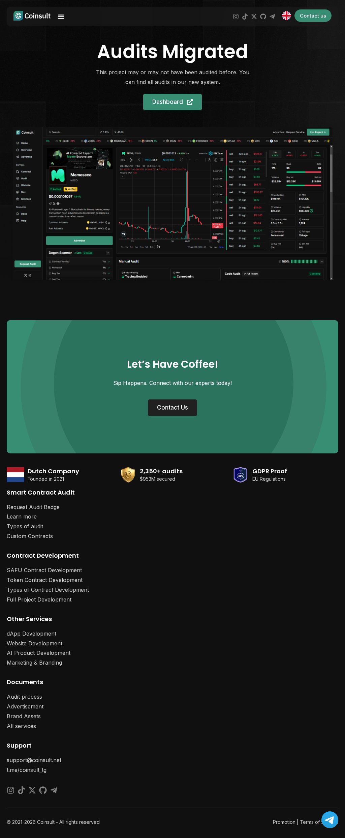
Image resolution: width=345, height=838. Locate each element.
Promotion (284, 822)
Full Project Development (39, 599)
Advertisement (25, 706)
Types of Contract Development (48, 589)
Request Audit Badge (33, 507)
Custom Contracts (30, 536)
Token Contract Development (45, 580)
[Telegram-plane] (272, 16)
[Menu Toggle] (61, 16)
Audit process (24, 696)
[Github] (263, 16)
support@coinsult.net (34, 760)
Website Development (34, 643)
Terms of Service (319, 822)
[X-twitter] (254, 16)
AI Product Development (38, 652)
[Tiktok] (245, 16)
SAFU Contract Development (44, 570)
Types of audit (25, 526)
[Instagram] (236, 16)
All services (21, 726)
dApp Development (31, 633)
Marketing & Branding (34, 662)
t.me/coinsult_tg (26, 769)
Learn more (22, 516)
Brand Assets (24, 716)
